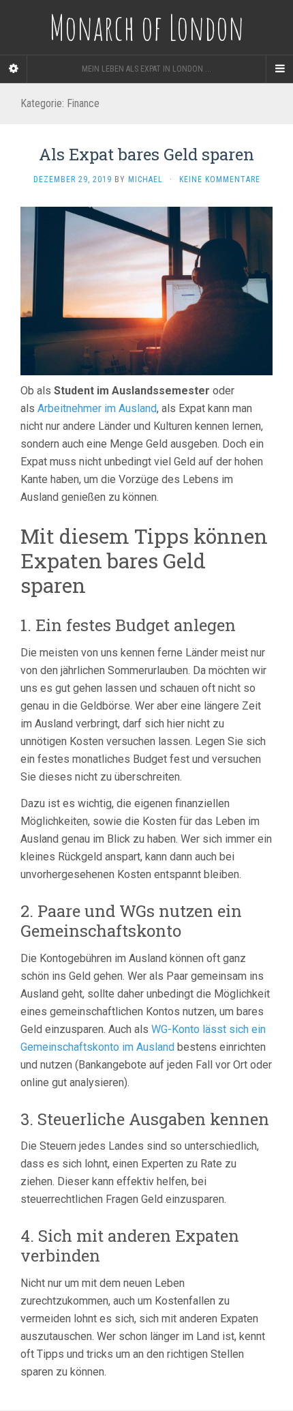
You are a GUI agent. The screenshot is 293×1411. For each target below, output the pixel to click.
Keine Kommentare (219, 179)
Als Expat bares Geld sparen (146, 154)
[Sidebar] (13, 69)
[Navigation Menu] (279, 69)
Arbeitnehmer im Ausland (97, 408)
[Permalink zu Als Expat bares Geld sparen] (146, 290)
